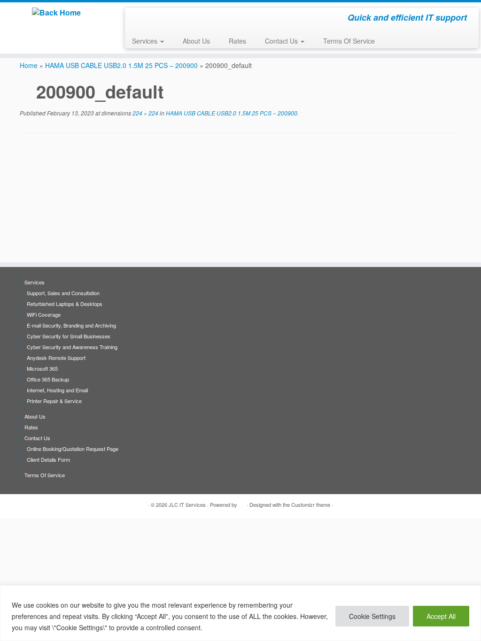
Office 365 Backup (48, 379)
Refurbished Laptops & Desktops (64, 303)
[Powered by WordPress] (242, 502)
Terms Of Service (349, 41)
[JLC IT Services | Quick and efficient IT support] (56, 12)
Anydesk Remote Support (56, 357)
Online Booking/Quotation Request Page (72, 448)
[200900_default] (240, 199)
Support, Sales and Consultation (63, 293)
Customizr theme (310, 504)
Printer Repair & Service (54, 400)
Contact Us (282, 41)
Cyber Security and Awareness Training (72, 347)
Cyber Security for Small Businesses (68, 336)
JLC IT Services (187, 504)
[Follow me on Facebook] (138, 19)
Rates (237, 41)
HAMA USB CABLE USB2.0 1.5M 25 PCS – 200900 (121, 65)
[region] (240, 613)
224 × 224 (144, 113)
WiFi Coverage (44, 314)
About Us (196, 41)
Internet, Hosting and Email (57, 390)
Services (145, 41)
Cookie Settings (372, 616)
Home (29, 65)
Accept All (441, 616)
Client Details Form (48, 459)
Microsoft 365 (42, 368)
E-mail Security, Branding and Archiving (71, 325)
